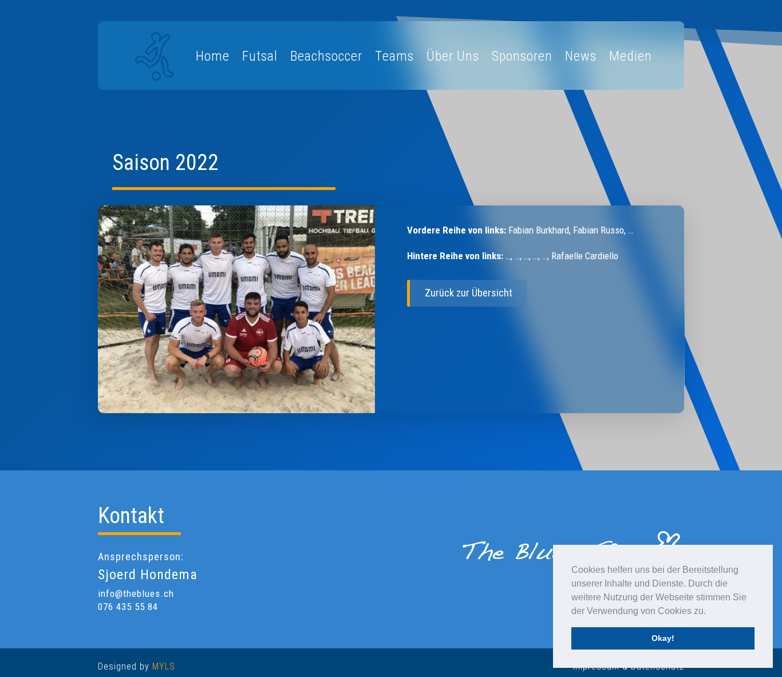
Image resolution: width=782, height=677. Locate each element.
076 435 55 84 (128, 606)
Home (213, 56)
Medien (630, 56)
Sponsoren (522, 56)
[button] (710, 611)
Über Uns (452, 56)
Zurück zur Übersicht (468, 293)
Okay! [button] (662, 638)
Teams (394, 56)
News (581, 56)
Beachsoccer (326, 56)
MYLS (163, 666)
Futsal (260, 56)
